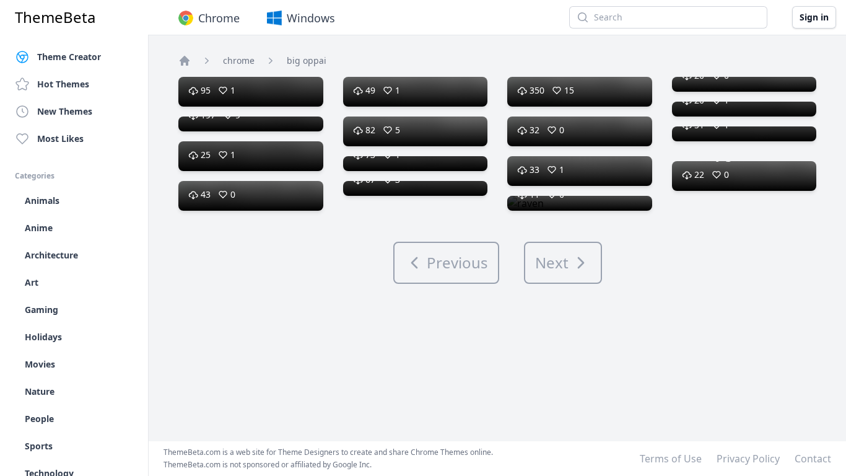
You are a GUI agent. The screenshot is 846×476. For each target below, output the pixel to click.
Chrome (219, 18)
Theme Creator (69, 57)
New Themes (64, 111)
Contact (813, 458)
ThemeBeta (55, 17)
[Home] (184, 61)
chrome (239, 60)
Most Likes (60, 138)
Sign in (814, 17)
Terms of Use (671, 458)
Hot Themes (63, 84)
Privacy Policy (748, 458)
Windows (311, 18)
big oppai (306, 60)
